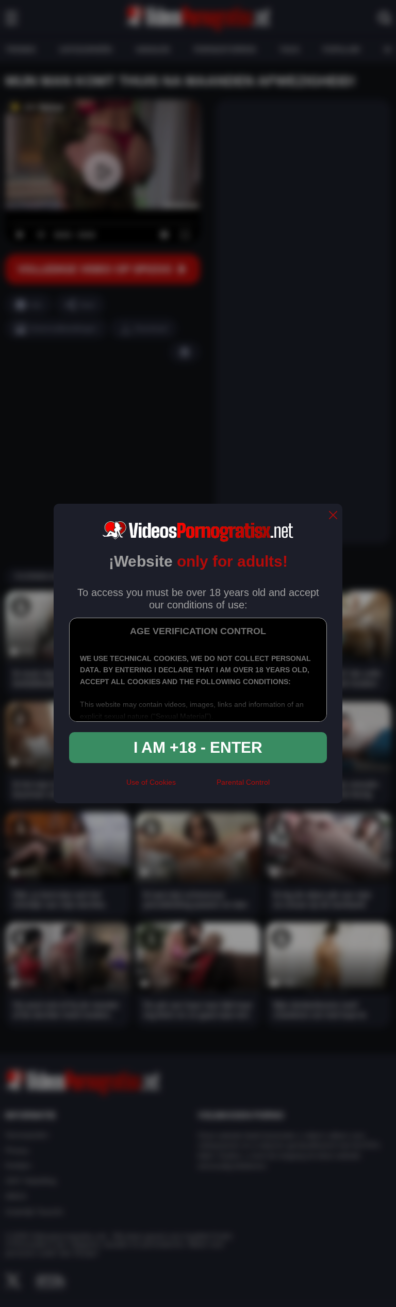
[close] (333, 516)
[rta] (196, 786)
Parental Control (243, 782)
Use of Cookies (151, 782)
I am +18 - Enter (198, 747)
